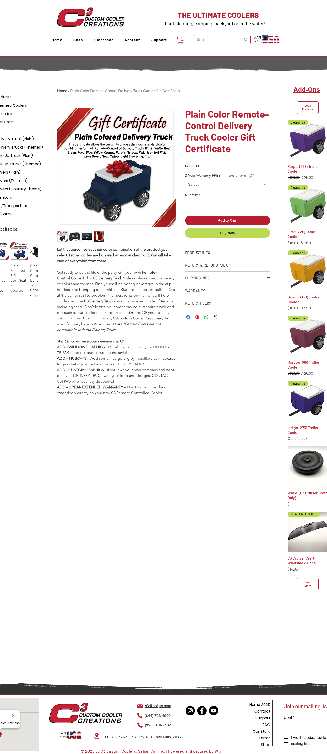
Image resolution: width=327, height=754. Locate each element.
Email (289, 717)
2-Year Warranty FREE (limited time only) (220, 175)
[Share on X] (215, 317)
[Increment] (203, 203)
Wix (218, 751)
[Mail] (140, 706)
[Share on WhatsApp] (206, 317)
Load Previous (308, 107)
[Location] (97, 736)
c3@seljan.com (158, 706)
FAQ (266, 724)
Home (62, 90)
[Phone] (140, 716)
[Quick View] (19, 251)
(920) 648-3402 (158, 725)
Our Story (261, 731)
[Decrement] (189, 203)
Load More (307, 584)
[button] (181, 40)
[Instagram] (190, 710)
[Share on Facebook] (188, 317)
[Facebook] (202, 710)
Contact (262, 711)
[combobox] (227, 184)
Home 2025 (259, 704)
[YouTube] (213, 710)
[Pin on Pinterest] (197, 317)
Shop (265, 745)
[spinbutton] (196, 203)
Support (262, 718)
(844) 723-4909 (158, 715)
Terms (264, 738)
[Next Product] (31, 251)
